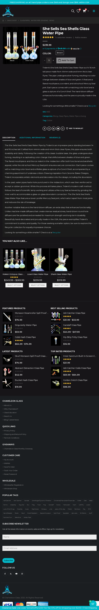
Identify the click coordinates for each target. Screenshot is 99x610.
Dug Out (21, 505)
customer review (63, 37)
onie (50, 509)
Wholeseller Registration (14, 485)
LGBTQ (81, 505)
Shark (17, 513)
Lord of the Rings (8, 509)
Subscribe (8, 560)
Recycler (92, 106)
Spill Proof (57, 513)
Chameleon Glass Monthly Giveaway (18, 449)
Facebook (44, 128)
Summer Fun (7, 517)
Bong (55, 116)
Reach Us (8, 416)
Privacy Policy (9, 431)
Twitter (49, 128)
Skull (23, 513)
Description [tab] (8, 137)
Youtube (16, 573)
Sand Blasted (7, 513)
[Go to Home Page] (3, 20)
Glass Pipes (63, 116)
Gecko (58, 505)
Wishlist (7, 463)
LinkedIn (54, 128)
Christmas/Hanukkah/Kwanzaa (64, 500)
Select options (14, 285)
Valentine (18, 517)
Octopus (44, 509)
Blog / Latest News (11, 420)
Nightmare (35, 509)
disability (13, 505)
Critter (49, 120)
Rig (84, 509)
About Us (7, 405)
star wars (74, 513)
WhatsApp (63, 128)
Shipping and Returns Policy (15, 434)
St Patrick (83, 513)
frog (44, 505)
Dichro (5, 505)
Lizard (88, 505)
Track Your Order (11, 470)
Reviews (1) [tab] (54, 137)
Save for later (9, 467)
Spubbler (66, 513)
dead (90, 500)
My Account (9, 460)
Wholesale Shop (10, 489)
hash (74, 505)
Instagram (22, 573)
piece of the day (60, 509)
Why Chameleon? (11, 409)
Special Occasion (45, 513)
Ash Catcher (18, 500)
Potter (70, 509)
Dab (85, 500)
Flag (33, 505)
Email (58, 128)
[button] (73, 11)
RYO (89, 509)
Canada (26, 500)
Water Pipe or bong (77, 116)
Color (47, 53)
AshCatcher (7, 500)
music (27, 509)
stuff (90, 513)
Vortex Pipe (27, 517)
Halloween (66, 505)
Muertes (19, 509)
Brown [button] (60, 53)
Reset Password (10, 474)
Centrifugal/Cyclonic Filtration (41, 500)
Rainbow (77, 509)
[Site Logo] (8, 11)
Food (39, 505)
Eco (28, 505)
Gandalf (51, 505)
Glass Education (10, 412)
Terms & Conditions (11, 438)
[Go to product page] (14, 259)
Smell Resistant (32, 513)
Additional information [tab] (32, 137)
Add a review (81, 37)
